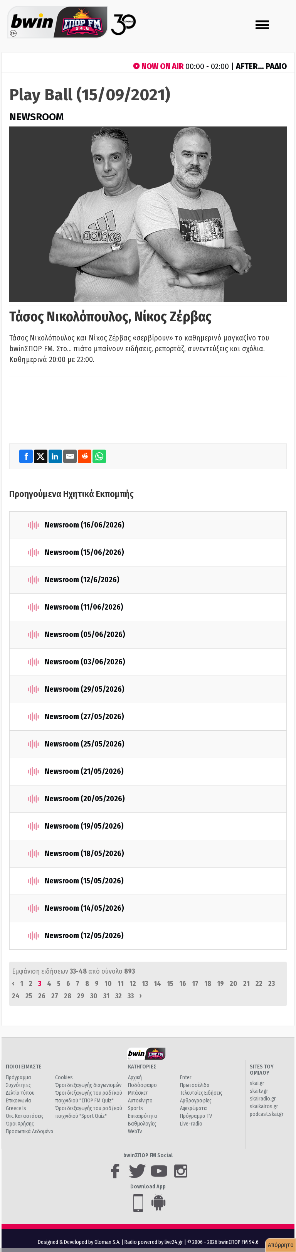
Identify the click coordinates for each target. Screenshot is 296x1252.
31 (106, 996)
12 (133, 983)
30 (94, 996)
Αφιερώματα (193, 1108)
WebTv (135, 1131)
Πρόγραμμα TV (196, 1116)
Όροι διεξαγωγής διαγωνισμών (88, 1085)
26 (41, 996)
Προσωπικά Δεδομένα (30, 1131)
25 (28, 996)
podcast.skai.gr (267, 1114)
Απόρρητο (281, 1245)
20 (233, 983)
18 (207, 983)
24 (16, 996)
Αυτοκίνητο (140, 1100)
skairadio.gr (263, 1098)
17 (195, 983)
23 (271, 983)
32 (118, 996)
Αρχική (135, 1077)
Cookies (64, 1077)
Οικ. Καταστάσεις (25, 1116)
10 (108, 983)
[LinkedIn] (56, 456)
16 (182, 983)
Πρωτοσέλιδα (195, 1085)
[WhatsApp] (99, 456)
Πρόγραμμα (18, 1077)
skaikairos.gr (264, 1106)
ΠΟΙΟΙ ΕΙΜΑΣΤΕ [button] (23, 1066)
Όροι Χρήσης (20, 1124)
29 (80, 996)
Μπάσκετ (138, 1093)
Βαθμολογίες (142, 1124)
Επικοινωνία (18, 1100)
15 (170, 983)
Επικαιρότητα (142, 1116)
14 (157, 983)
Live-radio (191, 1124)
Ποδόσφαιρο (142, 1085)
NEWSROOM (36, 117)
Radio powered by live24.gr (154, 1242)
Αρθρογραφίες (196, 1100)
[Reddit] (85, 456)
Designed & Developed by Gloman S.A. (79, 1242)
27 (54, 996)
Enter (186, 1077)
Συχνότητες (18, 1085)
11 (121, 983)
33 (131, 996)
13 (145, 983)
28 (67, 996)
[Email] (70, 456)
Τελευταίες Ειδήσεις (201, 1093)
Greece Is (16, 1108)
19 (220, 983)
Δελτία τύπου (20, 1093)
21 (246, 983)
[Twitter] (41, 456)
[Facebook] (26, 456)
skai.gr (257, 1083)
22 (259, 983)
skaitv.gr (259, 1091)
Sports (135, 1108)
